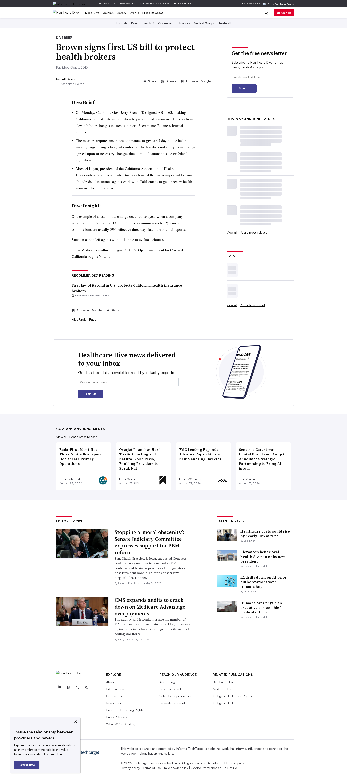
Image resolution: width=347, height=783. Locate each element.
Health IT (148, 23)
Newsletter (113, 703)
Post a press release (253, 232)
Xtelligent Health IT (183, 3)
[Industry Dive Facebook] (68, 687)
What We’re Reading (120, 724)
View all (232, 232)
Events (134, 12)
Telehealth (225, 23)
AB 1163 (165, 112)
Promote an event (252, 305)
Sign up (286, 12)
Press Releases (152, 12)
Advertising (167, 682)
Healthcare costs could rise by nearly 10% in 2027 (265, 533)
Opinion (108, 12)
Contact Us (114, 696)
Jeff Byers (68, 79)
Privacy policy (130, 768)
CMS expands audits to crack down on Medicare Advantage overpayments (150, 606)
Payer (135, 23)
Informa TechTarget (190, 749)
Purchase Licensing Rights (124, 710)
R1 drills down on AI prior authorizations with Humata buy (263, 582)
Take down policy (175, 768)
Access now (27, 764)
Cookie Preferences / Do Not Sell (214, 768)
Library (122, 12)
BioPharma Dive (107, 3)
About (110, 682)
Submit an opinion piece (176, 696)
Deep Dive (92, 12)
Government (166, 23)
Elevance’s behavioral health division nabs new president (262, 556)
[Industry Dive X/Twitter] (77, 687)
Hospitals (121, 23)
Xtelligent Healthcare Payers (154, 3)
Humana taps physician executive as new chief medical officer (261, 607)
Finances (184, 23)
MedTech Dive (127, 3)
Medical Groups (204, 23)
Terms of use (152, 768)
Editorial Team (116, 689)
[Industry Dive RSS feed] (86, 687)
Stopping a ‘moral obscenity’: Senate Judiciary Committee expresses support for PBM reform (149, 542)
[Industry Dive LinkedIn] (59, 687)
